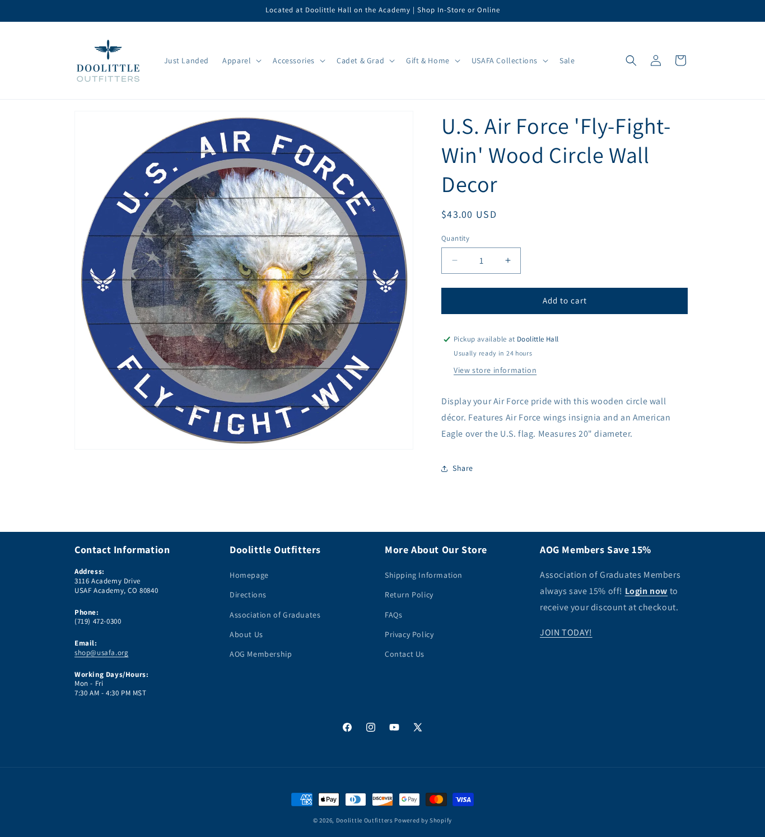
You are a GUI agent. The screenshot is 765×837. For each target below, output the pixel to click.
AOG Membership (261, 654)
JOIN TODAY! (566, 632)
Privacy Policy (409, 634)
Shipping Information (424, 576)
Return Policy (409, 595)
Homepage (249, 576)
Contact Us (405, 654)
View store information (495, 371)
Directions (248, 595)
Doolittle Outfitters (364, 820)
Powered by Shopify (423, 820)
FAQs (393, 615)
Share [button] (463, 469)
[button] (241, 60)
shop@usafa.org (101, 652)
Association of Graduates (275, 615)
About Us (246, 634)
